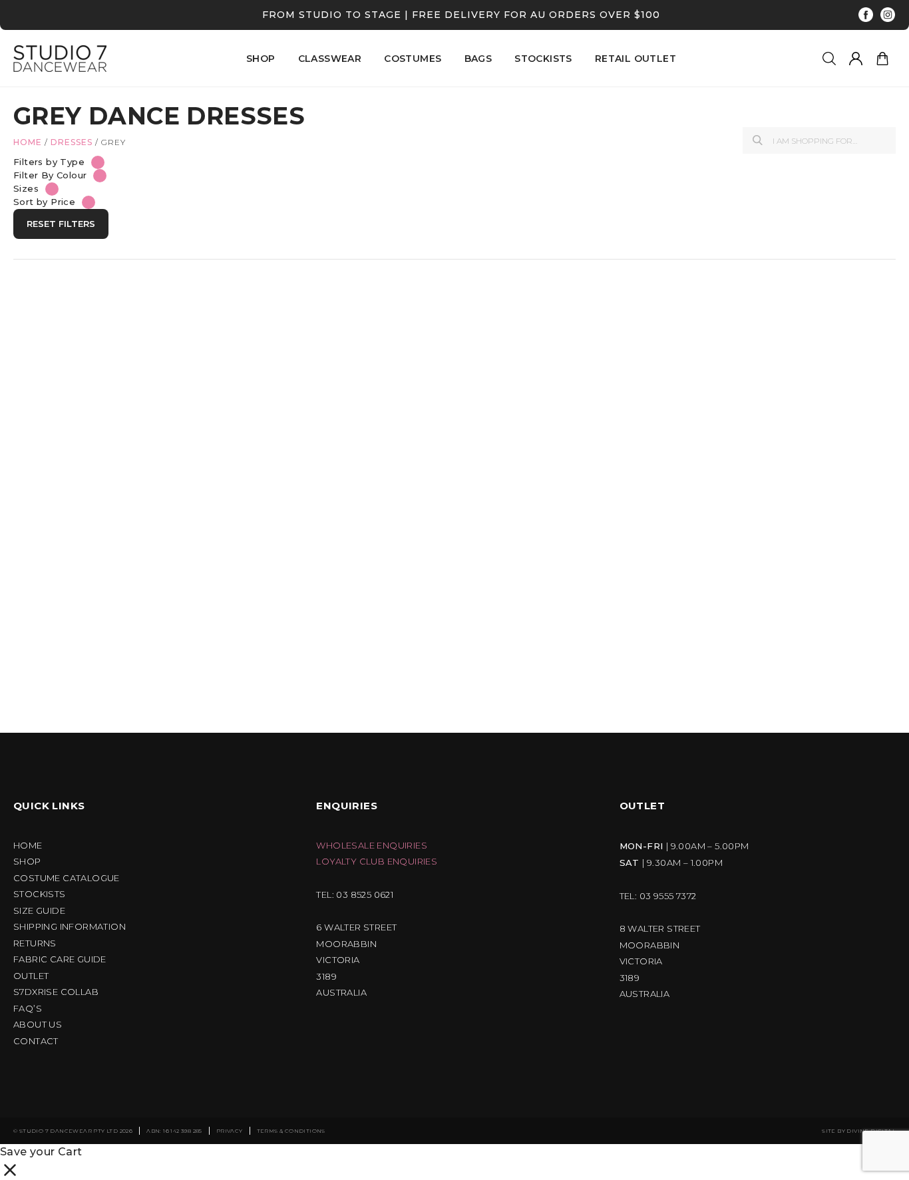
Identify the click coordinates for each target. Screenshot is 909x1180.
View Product (81, 557)
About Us (37, 1024)
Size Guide (39, 910)
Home (27, 142)
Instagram (888, 15)
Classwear (330, 58)
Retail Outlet (635, 58)
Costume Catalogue (66, 878)
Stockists (543, 58)
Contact (36, 1041)
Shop (27, 861)
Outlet (31, 976)
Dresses (71, 142)
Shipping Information (69, 926)
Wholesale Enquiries (371, 845)
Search (758, 140)
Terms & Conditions (291, 1130)
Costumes (412, 58)
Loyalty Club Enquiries (376, 861)
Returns (35, 943)
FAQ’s (27, 1008)
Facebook (866, 15)
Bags (478, 58)
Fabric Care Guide (59, 959)
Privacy (229, 1130)
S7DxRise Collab (55, 992)
